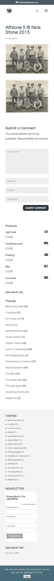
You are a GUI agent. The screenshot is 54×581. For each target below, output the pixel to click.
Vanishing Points (14, 392)
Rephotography (14, 367)
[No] (50, 573)
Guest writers (12, 337)
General (9, 325)
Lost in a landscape (16, 349)
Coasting (10, 312)
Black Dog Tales (14, 306)
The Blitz (10, 373)
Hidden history (13, 343)
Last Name (10, 526)
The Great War (13, 380)
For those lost (13, 318)
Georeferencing (14, 331)
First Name (10, 517)
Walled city (11, 398)
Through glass (13, 386)
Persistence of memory (18, 361)
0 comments (11, 39)
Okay (27, 576)
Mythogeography (15, 355)
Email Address (13, 507)
